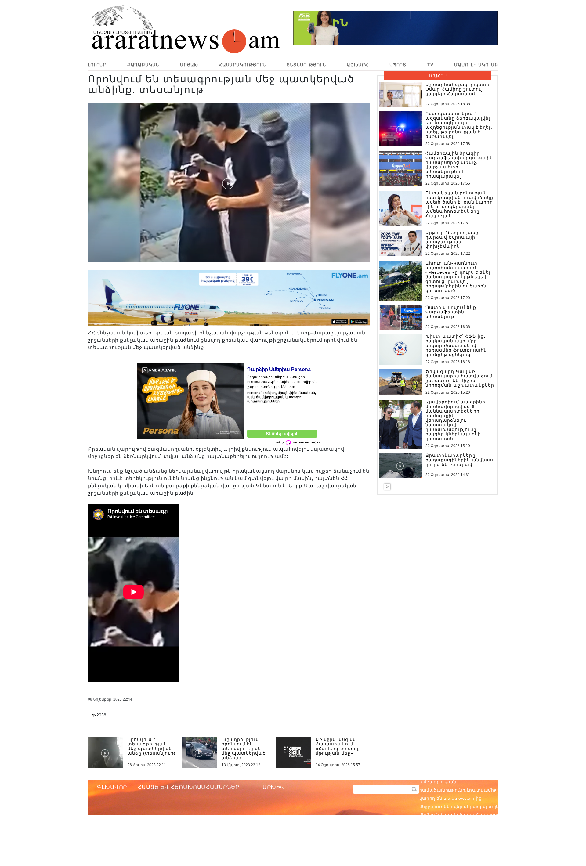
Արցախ (189, 64)
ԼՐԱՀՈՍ (438, 75)
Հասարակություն (242, 64)
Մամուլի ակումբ (476, 64)
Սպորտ (397, 64)
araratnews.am (488, 773)
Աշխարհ (357, 64)
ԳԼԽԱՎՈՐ (112, 787)
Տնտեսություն (306, 64)
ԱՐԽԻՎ (273, 787)
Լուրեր (97, 64)
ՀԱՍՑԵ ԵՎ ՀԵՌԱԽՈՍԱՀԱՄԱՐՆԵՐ (188, 787)
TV (430, 64)
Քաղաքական (143, 64)
